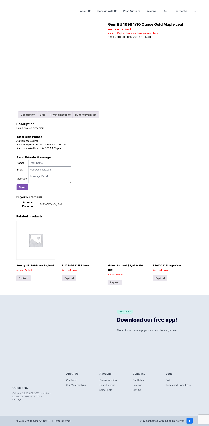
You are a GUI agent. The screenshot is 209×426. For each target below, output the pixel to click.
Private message (60, 114)
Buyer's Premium (85, 114)
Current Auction (108, 380)
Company (139, 373)
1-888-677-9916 (30, 393)
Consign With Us (107, 11)
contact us (17, 396)
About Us (85, 11)
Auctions (105, 373)
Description (28, 114)
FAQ (165, 11)
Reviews (152, 11)
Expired (23, 278)
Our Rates (138, 380)
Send (22, 187)
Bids (42, 114)
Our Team (71, 380)
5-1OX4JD (145, 37)
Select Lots (105, 389)
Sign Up (137, 389)
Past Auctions (131, 11)
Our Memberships (76, 385)
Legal (169, 373)
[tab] (28, 114)
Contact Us (180, 11)
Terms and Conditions (178, 385)
